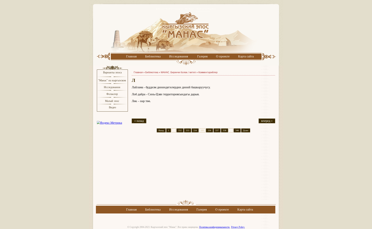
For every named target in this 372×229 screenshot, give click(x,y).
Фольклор (112, 94)
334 (195, 130)
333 (187, 130)
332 (180, 130)
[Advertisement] (203, 169)
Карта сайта (246, 56)
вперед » (267, 120)
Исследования (178, 56)
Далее (245, 130)
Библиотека (153, 56)
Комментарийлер (208, 72)
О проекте (223, 56)
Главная (131, 56)
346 (237, 130)
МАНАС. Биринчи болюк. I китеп (178, 72)
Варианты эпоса (112, 72)
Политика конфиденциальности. (214, 227)
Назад (161, 130)
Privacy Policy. (238, 227)
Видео (112, 107)
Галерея (202, 56)
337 (217, 130)
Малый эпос (112, 101)
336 (209, 130)
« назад (139, 120)
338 (224, 130)
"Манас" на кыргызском (112, 80)
